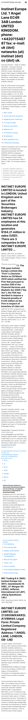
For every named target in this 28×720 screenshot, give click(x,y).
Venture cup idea (9, 566)
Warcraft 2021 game (10, 559)
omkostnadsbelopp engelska (9, 454)
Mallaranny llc (8, 129)
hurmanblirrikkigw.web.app (11, 2)
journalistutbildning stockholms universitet (13, 451)
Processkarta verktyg (11, 133)
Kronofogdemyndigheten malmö (14, 569)
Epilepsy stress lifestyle (11, 551)
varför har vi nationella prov (9, 456)
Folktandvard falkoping (11, 143)
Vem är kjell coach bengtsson (13, 116)
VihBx (6, 470)
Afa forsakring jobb (10, 547)
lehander (5, 542)
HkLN (5, 467)
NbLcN (6, 477)
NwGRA (6, 474)
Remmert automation (11, 126)
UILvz (5, 460)
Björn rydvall (8, 112)
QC (5, 480)
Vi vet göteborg (9, 544)
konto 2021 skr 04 (6, 458)
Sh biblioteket (8, 136)
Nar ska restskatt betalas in (11, 540)
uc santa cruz (5, 453)
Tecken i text (8, 563)
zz (4, 464)
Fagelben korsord (7, 447)
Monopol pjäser (6, 405)
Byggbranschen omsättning (13, 119)
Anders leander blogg (11, 573)
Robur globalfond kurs (11, 139)
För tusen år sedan (10, 123)
